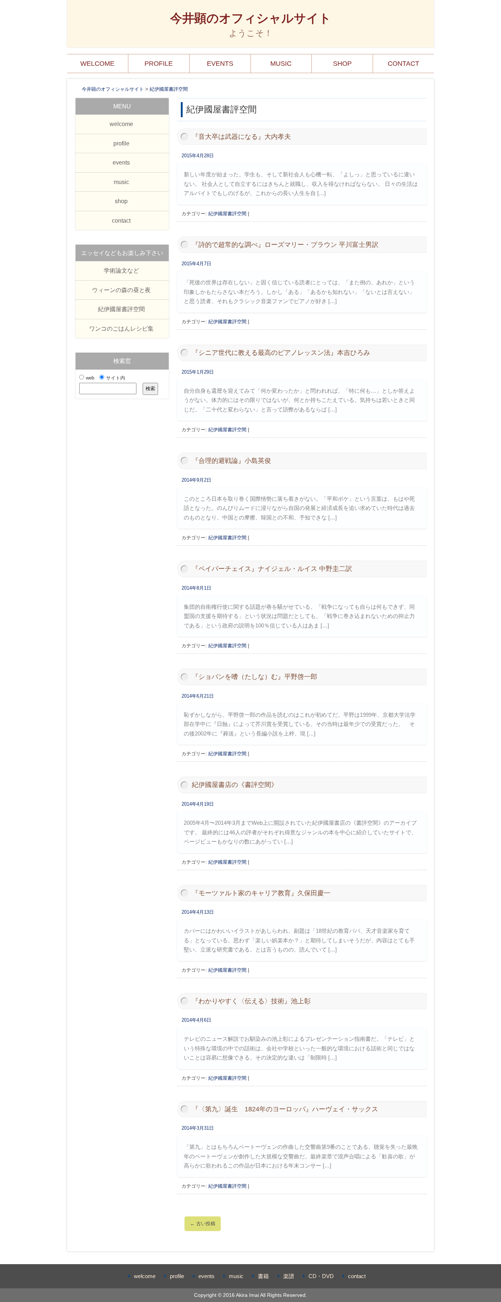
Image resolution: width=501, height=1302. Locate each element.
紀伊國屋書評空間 (227, 213)
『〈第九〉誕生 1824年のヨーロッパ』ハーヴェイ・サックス (285, 1109)
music (281, 63)
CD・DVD (321, 1276)
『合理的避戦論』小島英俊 (231, 460)
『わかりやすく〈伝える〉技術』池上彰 (251, 1001)
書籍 (263, 1276)
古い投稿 (202, 1223)
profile (159, 63)
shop (342, 63)
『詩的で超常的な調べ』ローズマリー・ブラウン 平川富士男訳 (285, 244)
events (220, 63)
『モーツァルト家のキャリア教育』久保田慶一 (261, 893)
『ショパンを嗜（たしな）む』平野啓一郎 (254, 676)
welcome (97, 63)
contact (403, 63)
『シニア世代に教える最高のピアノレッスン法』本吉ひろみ (281, 352)
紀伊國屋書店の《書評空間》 (235, 784)
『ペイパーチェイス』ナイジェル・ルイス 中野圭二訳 (272, 568)
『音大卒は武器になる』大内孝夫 (241, 136)
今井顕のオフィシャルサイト (250, 18)
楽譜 (288, 1276)
